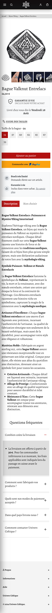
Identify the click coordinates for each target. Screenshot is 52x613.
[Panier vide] (47, 5)
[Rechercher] (11, 5)
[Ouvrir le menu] (5, 5)
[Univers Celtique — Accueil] (26, 5)
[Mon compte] (41, 5)
